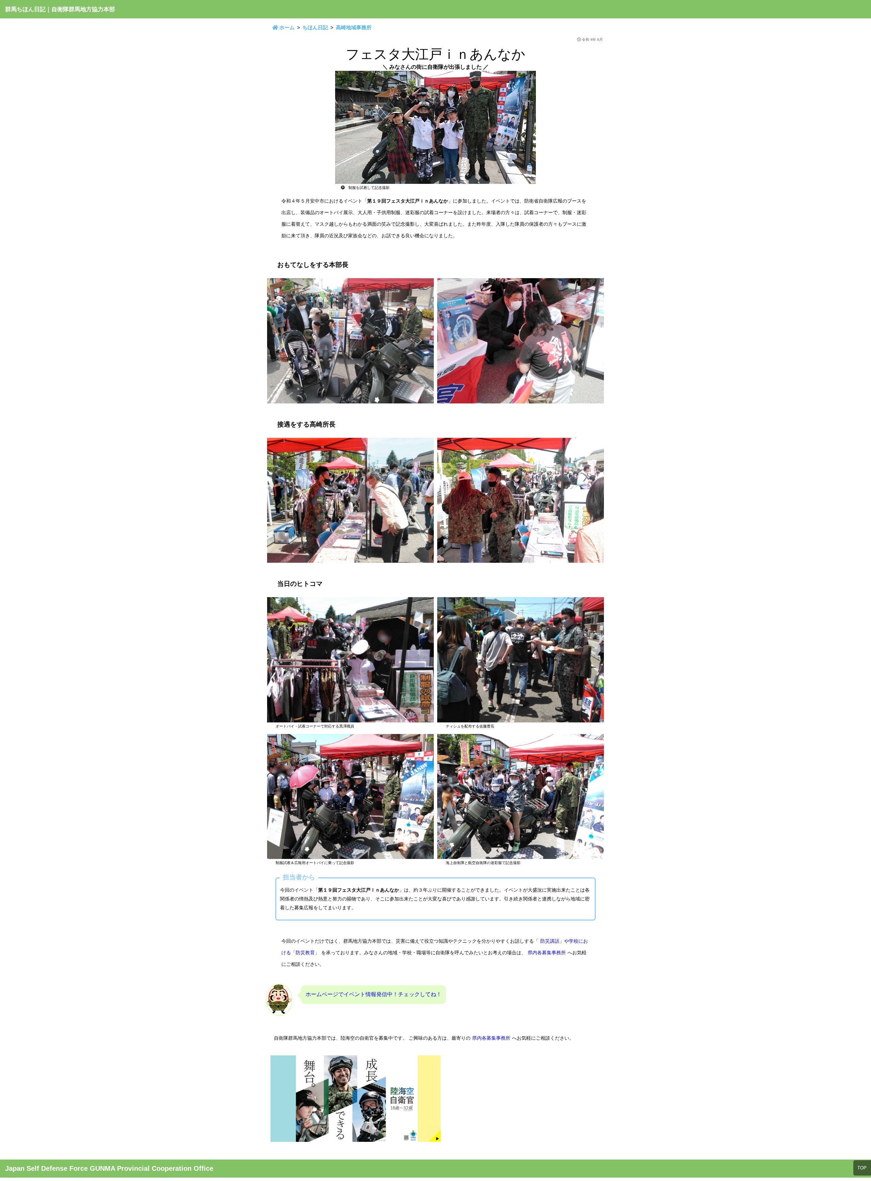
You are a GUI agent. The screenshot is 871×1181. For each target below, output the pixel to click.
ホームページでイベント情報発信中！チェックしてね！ (374, 994)
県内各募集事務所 (547, 952)
